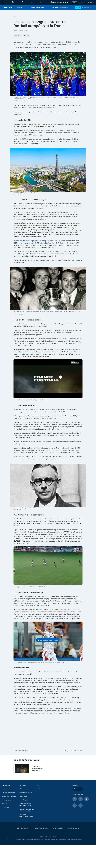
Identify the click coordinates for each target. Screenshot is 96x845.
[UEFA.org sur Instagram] (86, 800)
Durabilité (4, 804)
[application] (48, 378)
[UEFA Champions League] (3, 2)
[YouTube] (80, 807)
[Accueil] (6, 785)
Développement (6, 800)
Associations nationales (8, 792)
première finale (68, 252)
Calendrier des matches (26, 792)
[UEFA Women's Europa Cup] (51, 2)
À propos (4, 789)
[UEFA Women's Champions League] (41, 2)
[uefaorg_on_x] (74, 800)
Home (7, 7)
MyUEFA (39, 789)
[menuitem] (22, 7)
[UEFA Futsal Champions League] (32, 2)
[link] (19, 7)
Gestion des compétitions (9, 796)
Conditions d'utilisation (23, 828)
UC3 (38, 792)
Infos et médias (6, 807)
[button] (78, 7)
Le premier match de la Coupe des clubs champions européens (35, 241)
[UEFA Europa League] (12, 2)
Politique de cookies (57, 828)
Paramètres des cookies (72, 828)
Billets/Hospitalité (24, 800)
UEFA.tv (22, 789)
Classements (23, 796)
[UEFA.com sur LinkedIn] (74, 807)
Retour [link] (16, 17)
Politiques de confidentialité (40, 828)
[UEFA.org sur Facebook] (80, 800)
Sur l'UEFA (17, 35)
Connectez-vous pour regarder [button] (49, 640)
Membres (26, 35)
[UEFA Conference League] (22, 2)
